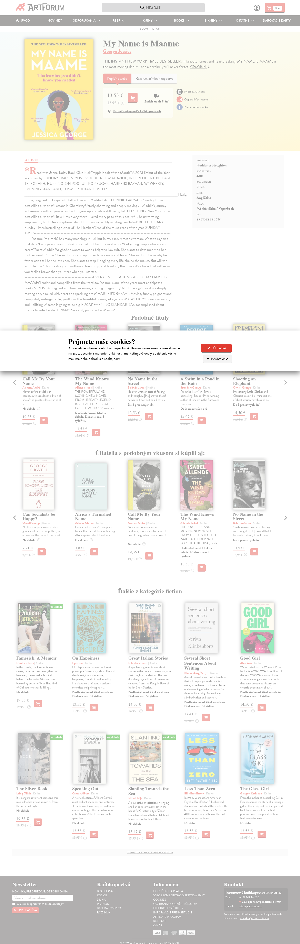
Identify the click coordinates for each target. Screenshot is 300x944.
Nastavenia (219, 359)
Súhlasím (218, 348)
